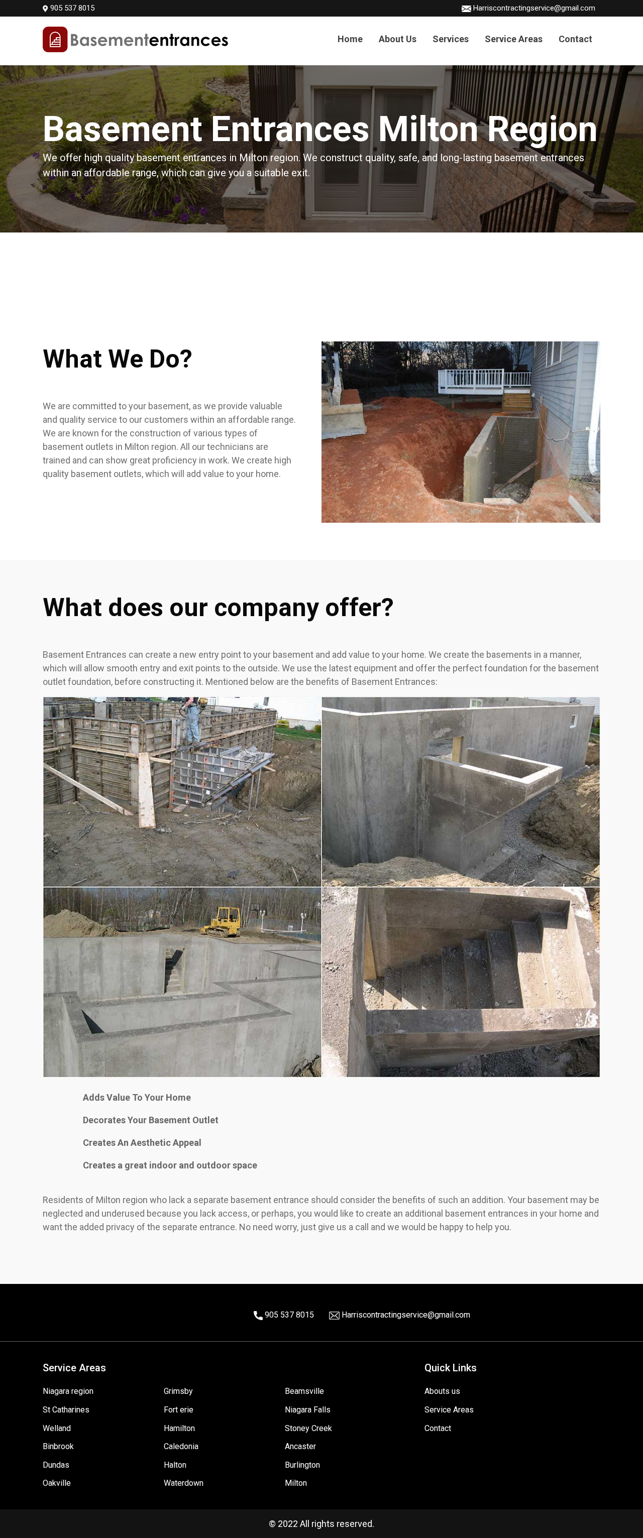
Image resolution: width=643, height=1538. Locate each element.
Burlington (302, 1465)
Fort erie (178, 1409)
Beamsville (304, 1391)
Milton (296, 1483)
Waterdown (183, 1483)
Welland (57, 1428)
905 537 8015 (71, 8)
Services (451, 39)
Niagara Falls (308, 1409)
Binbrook (58, 1446)
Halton (175, 1465)
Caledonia (181, 1446)
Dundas (56, 1465)
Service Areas (514, 39)
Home (350, 39)
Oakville (57, 1483)
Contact (575, 39)
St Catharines (66, 1409)
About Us (397, 39)
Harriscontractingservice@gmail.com (534, 8)
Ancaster (300, 1446)
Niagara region (68, 1391)
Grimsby (178, 1391)
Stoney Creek (308, 1428)
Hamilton (179, 1428)
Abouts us (442, 1391)
